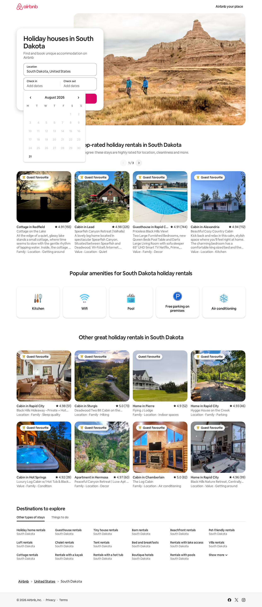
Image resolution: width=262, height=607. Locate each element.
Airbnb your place (229, 6)
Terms (63, 600)
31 (30, 156)
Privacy (50, 600)
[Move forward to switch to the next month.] (78, 97)
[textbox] (42, 85)
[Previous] (123, 163)
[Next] (138, 163)
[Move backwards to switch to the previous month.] (30, 97)
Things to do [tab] (60, 517)
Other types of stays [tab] (31, 517)
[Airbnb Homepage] (27, 6)
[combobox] (60, 71)
